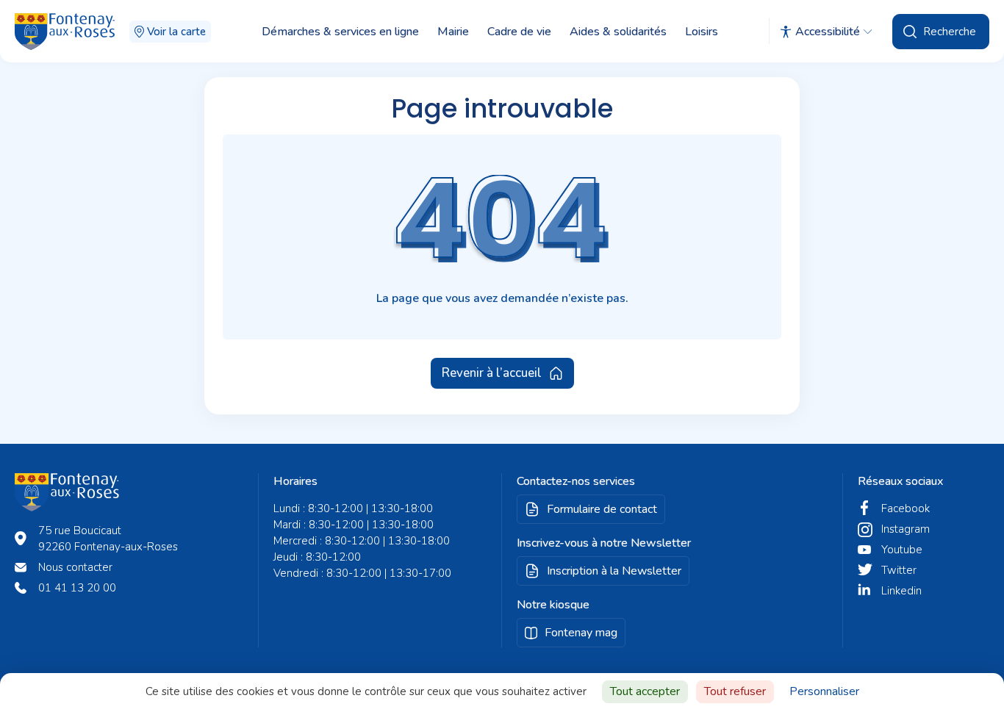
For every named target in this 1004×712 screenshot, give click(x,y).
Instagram (905, 529)
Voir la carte (176, 31)
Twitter (899, 570)
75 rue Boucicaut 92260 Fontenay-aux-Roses (108, 538)
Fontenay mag (581, 633)
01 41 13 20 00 (77, 587)
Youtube (901, 549)
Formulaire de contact (602, 509)
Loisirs (701, 32)
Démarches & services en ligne (340, 32)
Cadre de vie (519, 32)
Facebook (905, 508)
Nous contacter (75, 567)
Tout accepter (645, 691)
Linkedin (901, 590)
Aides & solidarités (618, 32)
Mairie (453, 32)
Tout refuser (735, 691)
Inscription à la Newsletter (614, 571)
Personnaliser (824, 691)
